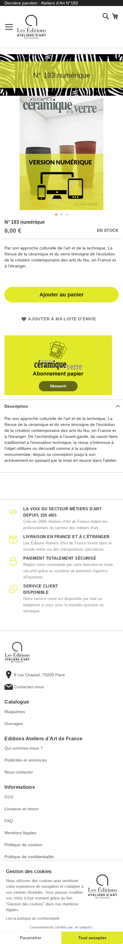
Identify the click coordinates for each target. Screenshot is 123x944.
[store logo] (31, 27)
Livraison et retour (21, 808)
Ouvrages (13, 723)
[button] (56, 214)
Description (16, 406)
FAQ (8, 820)
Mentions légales (20, 832)
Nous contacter (18, 772)
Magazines (14, 711)
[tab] (61, 406)
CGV (8, 796)
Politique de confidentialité (29, 856)
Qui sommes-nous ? (23, 748)
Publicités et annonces (25, 760)
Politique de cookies (23, 844)
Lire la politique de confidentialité (33, 918)
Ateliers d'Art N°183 (59, 3)
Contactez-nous (29, 686)
